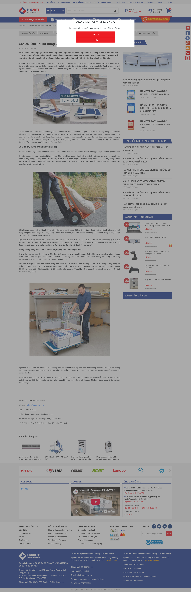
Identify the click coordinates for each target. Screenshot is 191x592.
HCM (95, 40)
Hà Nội (95, 34)
